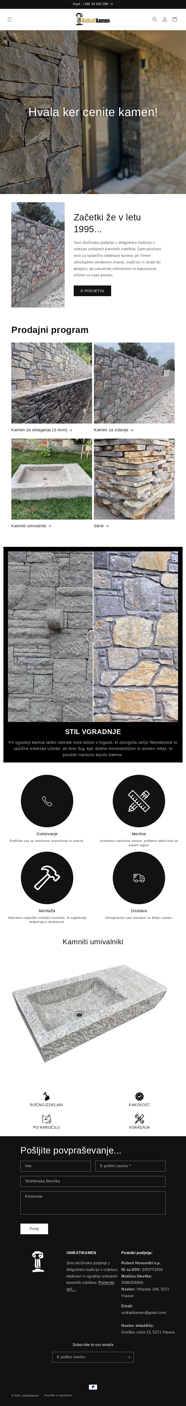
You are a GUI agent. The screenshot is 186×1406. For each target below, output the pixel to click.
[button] (10, 19)
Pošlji (34, 1229)
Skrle (99, 526)
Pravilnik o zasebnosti (58, 1395)
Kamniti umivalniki (28, 526)
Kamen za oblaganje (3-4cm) (39, 430)
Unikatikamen (30, 1395)
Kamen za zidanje (111, 430)
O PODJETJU (92, 291)
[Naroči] (129, 1357)
